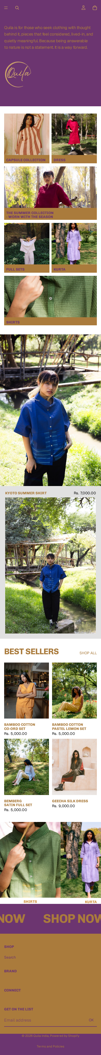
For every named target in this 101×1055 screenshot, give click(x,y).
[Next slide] (91, 863)
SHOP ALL (88, 653)
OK (91, 1020)
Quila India (41, 1036)
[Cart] (94, 7)
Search (10, 957)
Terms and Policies (50, 1046)
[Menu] (6, 8)
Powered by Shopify (64, 1036)
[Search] (17, 7)
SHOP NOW (67, 918)
